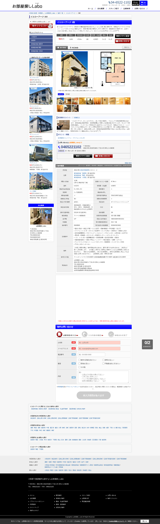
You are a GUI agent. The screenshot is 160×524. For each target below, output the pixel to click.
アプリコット (33, 163)
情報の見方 (128, 163)
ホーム (32, 495)
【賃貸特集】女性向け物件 (77, 409)
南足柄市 (33, 418)
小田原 (84, 177)
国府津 (87, 170)
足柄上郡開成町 (62, 418)
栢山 (119, 427)
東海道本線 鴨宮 (36, 47)
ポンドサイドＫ (34, 77)
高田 (75, 427)
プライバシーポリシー (73, 387)
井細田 (89, 440)
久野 (60, 427)
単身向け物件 (60, 498)
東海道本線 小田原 (37, 51)
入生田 (84, 440)
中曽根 (36, 430)
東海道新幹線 (108, 465)
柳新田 (48, 430)
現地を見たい (85, 363)
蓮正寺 (52, 427)
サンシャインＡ (34, 134)
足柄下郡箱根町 (73, 418)
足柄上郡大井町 (41, 418)
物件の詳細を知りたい (89, 360)
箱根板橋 (75, 440)
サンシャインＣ (34, 106)
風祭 (80, 440)
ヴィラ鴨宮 (33, 191)
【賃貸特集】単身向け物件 (38, 409)
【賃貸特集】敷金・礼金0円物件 (58, 409)
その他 (83, 367)
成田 (107, 427)
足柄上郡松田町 (52, 418)
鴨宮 (83, 175)
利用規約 (60, 387)
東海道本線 (77, 173)
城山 (100, 427)
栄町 (39, 427)
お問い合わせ (112, 495)
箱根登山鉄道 (98, 465)
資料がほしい (109, 360)
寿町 (52, 430)
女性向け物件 (60, 507)
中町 (40, 430)
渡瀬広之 (77, 117)
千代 (31, 430)
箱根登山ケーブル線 (51, 467)
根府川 (50, 440)
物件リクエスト (112, 498)
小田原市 (82, 170)
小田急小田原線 (50, 465)
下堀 (111, 427)
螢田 (66, 440)
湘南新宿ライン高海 (86, 465)
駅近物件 (59, 495)
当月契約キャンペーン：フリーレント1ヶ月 (71, 138)
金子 (83, 462)
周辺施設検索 (86, 501)
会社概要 (33, 498)
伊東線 (61, 467)
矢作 (88, 427)
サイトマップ (34, 507)
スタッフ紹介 (86, 495)
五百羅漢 (95, 440)
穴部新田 (125, 427)
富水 (62, 440)
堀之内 (84, 427)
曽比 (96, 427)
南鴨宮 (92, 427)
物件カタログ (34, 510)
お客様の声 (85, 498)
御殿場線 (117, 465)
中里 (47, 427)
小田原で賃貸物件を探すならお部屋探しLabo (46, 479)
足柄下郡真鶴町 (83, 418)
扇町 (31, 427)
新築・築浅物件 (61, 504)
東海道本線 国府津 (37, 44)
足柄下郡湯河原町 (94, 418)
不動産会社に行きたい (112, 363)
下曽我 (55, 440)
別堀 (104, 427)
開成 (74, 470)
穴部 (100, 440)
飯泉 (56, 427)
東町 (63, 427)
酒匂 (79, 427)
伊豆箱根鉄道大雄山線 (63, 465)
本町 (44, 430)
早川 (45, 440)
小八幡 (115, 427)
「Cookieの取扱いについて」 (116, 521)
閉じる (145, 521)
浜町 (67, 427)
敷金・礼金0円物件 (62, 501)
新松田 (79, 470)
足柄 (70, 440)
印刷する (126, 47)
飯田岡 (43, 427)
